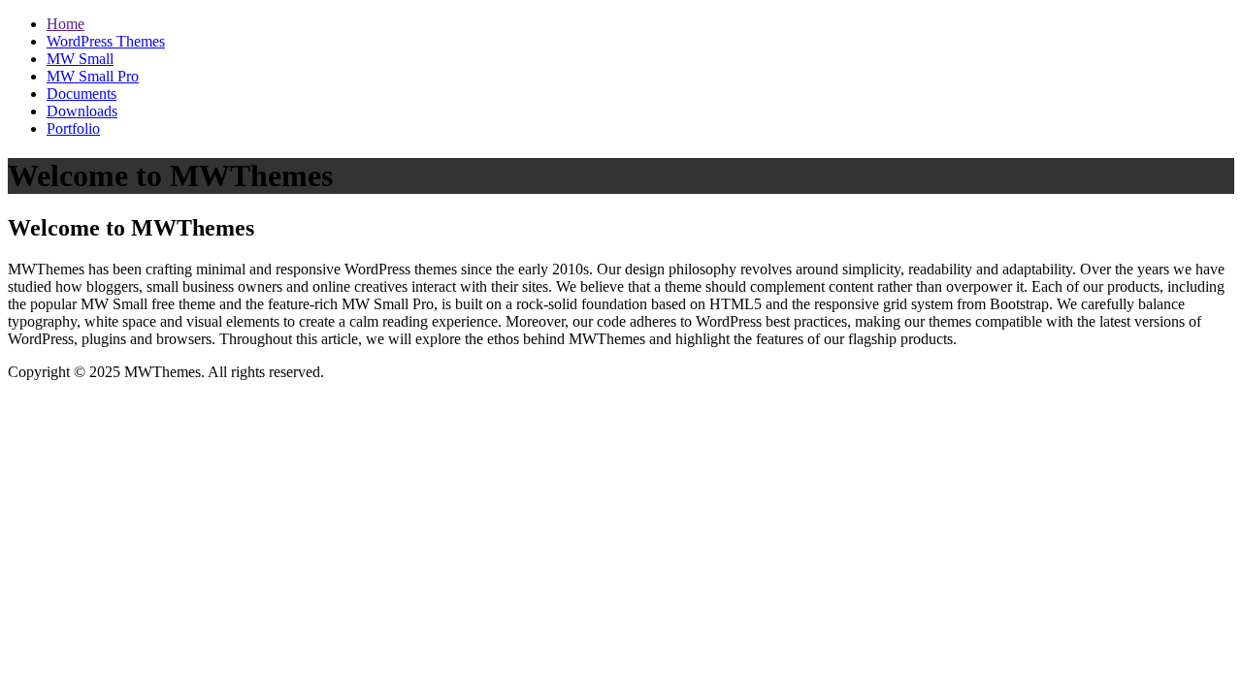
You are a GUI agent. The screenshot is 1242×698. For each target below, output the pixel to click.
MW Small (80, 58)
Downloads (82, 111)
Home (65, 24)
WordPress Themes (106, 41)
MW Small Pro (93, 76)
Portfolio (73, 128)
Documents (81, 93)
